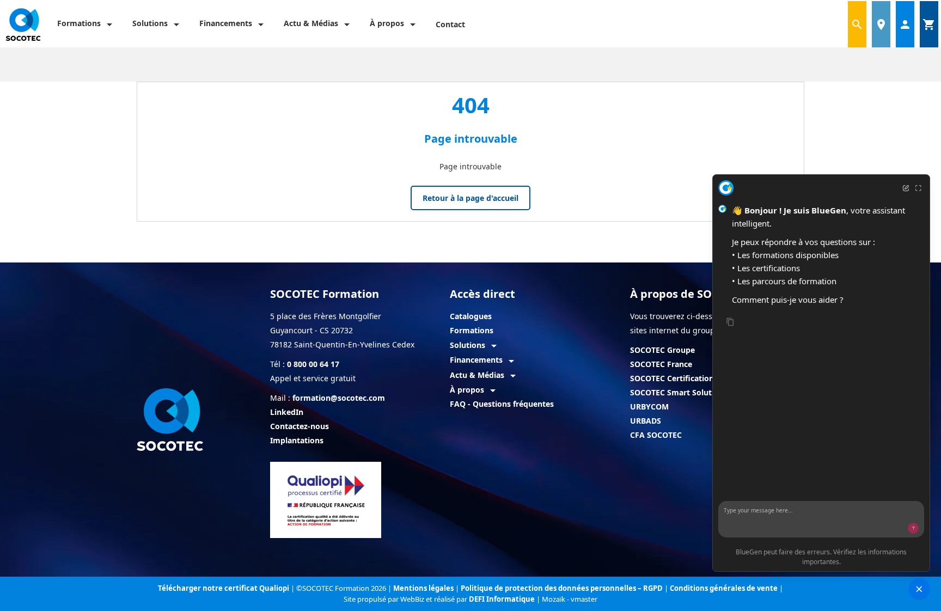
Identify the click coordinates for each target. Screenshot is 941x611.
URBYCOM (649, 406)
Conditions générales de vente (724, 588)
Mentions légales (424, 588)
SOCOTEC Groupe (662, 350)
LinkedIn (286, 412)
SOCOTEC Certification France (685, 378)
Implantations (296, 440)
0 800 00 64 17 (313, 364)
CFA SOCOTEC (656, 435)
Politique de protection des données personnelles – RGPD (562, 588)
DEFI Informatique (502, 599)
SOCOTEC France (661, 364)
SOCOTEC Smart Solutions (679, 392)
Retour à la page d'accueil (470, 198)
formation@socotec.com (338, 398)
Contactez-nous (299, 426)
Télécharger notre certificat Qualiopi (223, 588)
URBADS (645, 421)
